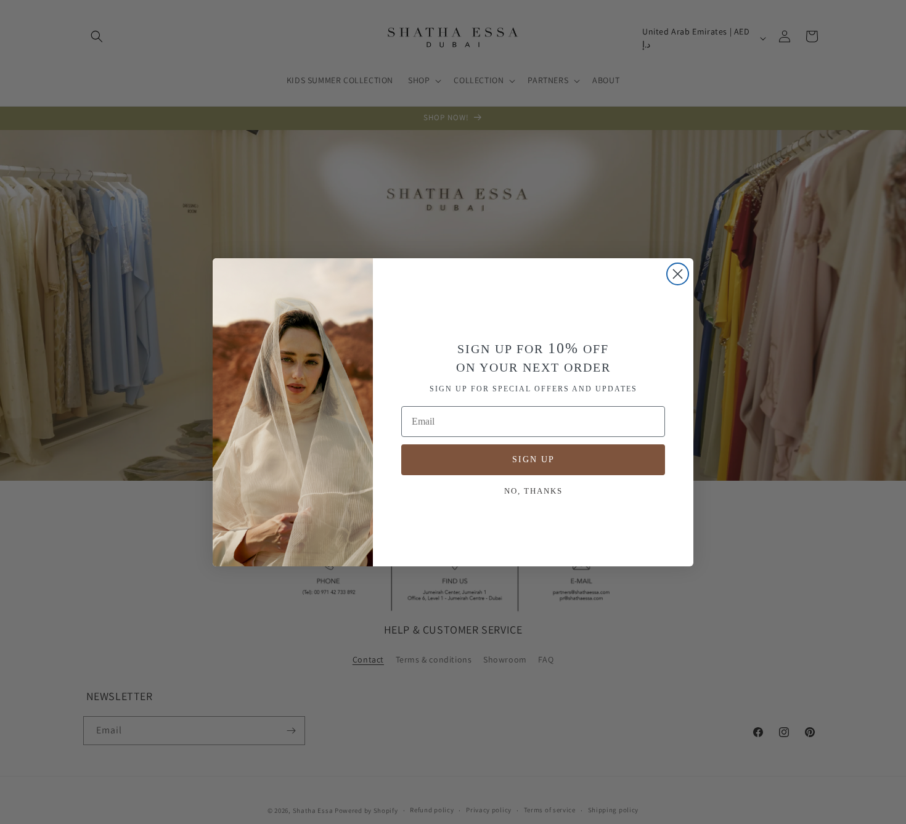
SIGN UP (533, 459)
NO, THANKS (533, 491)
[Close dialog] (677, 274)
